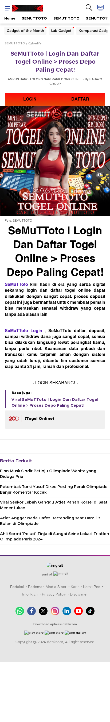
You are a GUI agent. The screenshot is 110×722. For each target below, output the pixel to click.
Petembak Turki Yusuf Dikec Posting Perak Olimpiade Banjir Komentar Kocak (53, 489)
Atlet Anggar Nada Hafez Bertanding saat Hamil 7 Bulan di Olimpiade (50, 521)
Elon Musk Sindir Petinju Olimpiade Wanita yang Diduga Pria (48, 473)
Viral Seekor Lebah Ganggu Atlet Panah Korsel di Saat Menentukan (54, 505)
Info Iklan (30, 594)
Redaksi (17, 586)
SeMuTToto (16, 284)
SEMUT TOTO (66, 18)
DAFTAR (80, 99)
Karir (75, 586)
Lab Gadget (61, 30)
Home (9, 18)
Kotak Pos (91, 586)
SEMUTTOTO (34, 18)
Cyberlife (34, 43)
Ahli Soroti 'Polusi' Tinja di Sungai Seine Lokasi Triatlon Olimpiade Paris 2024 (54, 536)
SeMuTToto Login (23, 330)
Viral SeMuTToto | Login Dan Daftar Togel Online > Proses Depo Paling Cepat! (54, 402)
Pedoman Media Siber (47, 586)
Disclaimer (79, 594)
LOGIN (30, 99)
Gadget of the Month (25, 30)
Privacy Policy (54, 594)
